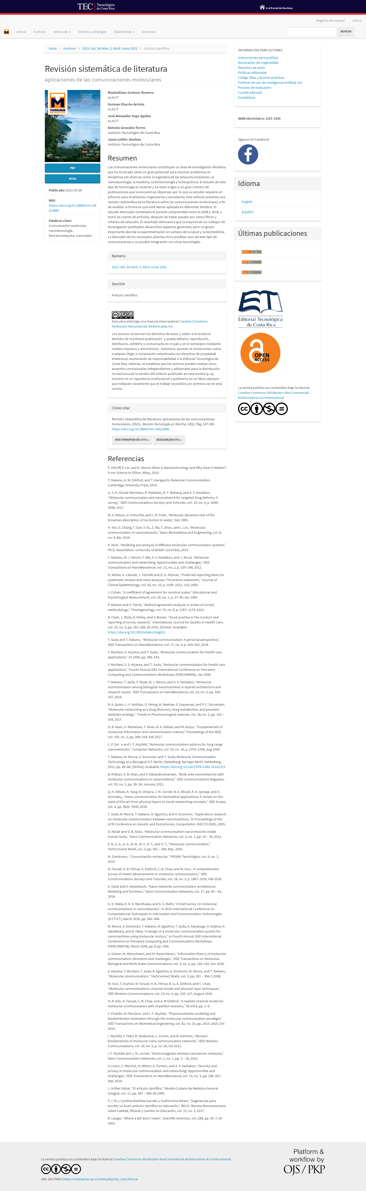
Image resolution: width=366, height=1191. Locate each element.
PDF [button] (72, 168)
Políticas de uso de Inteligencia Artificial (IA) (270, 82)
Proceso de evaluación (254, 87)
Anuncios (149, 31)
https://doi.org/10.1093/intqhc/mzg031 (137, 632)
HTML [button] (72, 178)
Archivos (39, 31)
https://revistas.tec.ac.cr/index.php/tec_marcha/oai (100, 1179)
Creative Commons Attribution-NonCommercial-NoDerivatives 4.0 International (172, 1159)
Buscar (346, 31)
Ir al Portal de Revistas (279, 8)
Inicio (53, 48)
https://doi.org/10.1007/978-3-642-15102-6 (191, 767)
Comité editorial (250, 92)
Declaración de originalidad (258, 62)
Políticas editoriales (252, 72)
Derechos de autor (251, 67)
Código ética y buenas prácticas (261, 77)
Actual (21, 31)
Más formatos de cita (131, 439)
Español (248, 212)
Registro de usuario (330, 20)
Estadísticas (246, 97)
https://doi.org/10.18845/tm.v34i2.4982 (141, 429)
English (247, 201)
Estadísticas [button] (123, 31)
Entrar (357, 20)
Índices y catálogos (92, 31)
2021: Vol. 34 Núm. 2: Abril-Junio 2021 (109, 48)
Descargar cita (168, 439)
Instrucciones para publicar (258, 57)
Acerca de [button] (61, 31)
